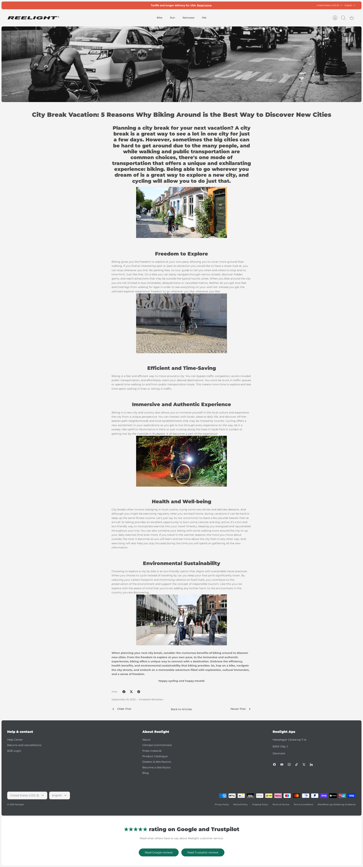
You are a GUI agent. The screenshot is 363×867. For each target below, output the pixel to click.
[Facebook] (274, 764)
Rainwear (189, 17)
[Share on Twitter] (131, 691)
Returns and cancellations (24, 745)
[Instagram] (289, 764)
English (348, 5)
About (146, 739)
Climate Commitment (157, 745)
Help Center (15, 739)
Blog (145, 773)
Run (172, 17)
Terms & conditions (303, 804)
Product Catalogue (155, 756)
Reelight (19, 804)
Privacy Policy (222, 804)
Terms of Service (280, 804)
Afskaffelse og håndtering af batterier (336, 804)
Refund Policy (240, 804)
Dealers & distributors (156, 761)
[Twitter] (304, 764)
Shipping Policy (260, 804)
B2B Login (14, 750)
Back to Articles (181, 709)
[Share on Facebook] (124, 691)
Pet (204, 17)
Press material (151, 750)
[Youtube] (281, 764)
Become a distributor (156, 767)
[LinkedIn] (311, 764)
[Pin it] (138, 691)
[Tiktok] (296, 764)
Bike (159, 17)
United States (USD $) (328, 5)
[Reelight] (33, 18)
